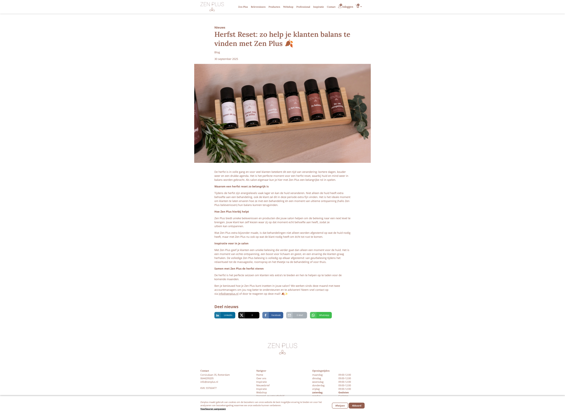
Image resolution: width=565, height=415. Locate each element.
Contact (331, 6)
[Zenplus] (212, 7)
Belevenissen (258, 6)
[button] (359, 6)
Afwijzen (340, 405)
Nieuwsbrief (263, 385)
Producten (274, 6)
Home (259, 374)
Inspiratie (318, 6)
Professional (303, 6)
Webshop (288, 6)
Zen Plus (243, 6)
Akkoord (356, 405)
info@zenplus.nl (229, 293)
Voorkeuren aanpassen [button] (213, 408)
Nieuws (219, 27)
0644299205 (207, 378)
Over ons (261, 378)
